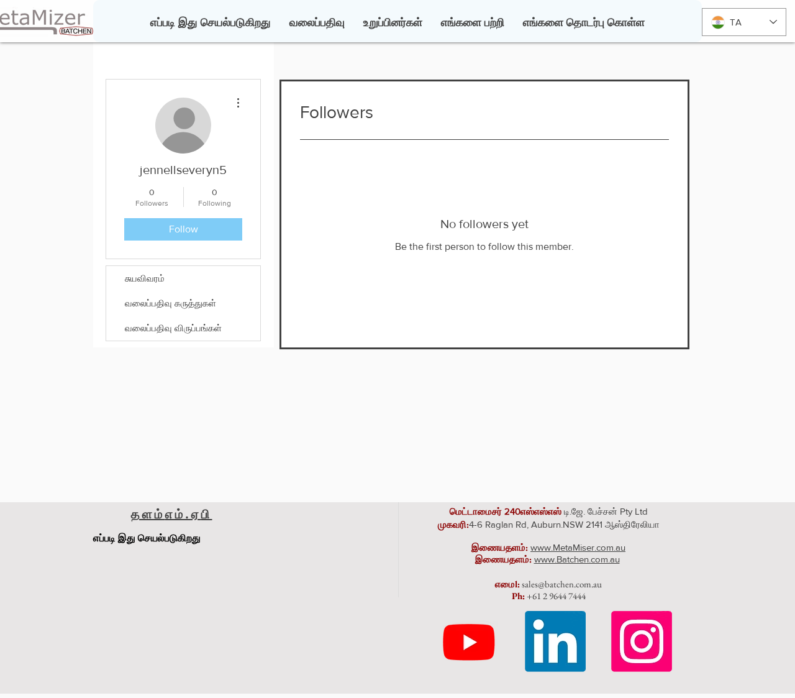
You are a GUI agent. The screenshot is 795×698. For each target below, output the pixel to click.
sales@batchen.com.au (562, 584)
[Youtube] (468, 641)
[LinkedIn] (555, 641)
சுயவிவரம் (145, 278)
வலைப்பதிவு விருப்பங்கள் (173, 328)
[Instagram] (641, 641)
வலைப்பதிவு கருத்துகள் (170, 303)
